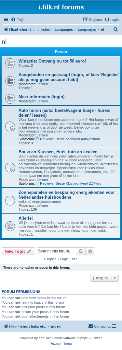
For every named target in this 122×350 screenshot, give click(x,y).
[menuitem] (17, 20)
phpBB (44, 338)
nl (4, 41)
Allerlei (26, 218)
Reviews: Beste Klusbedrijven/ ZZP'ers (71, 183)
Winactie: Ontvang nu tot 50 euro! (52, 61)
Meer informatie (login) (41, 96)
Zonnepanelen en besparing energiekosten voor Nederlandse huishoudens (67, 195)
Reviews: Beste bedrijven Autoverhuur (70, 139)
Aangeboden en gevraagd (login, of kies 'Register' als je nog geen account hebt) (69, 77)
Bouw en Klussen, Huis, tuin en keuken (58, 151)
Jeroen (42, 84)
